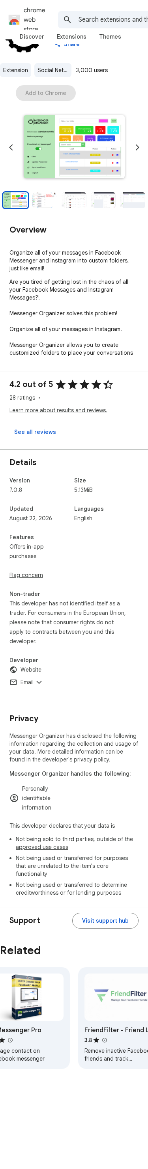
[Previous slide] (11, 147)
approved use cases (42, 847)
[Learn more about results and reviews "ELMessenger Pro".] (9, 1040)
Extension (15, 70)
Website (31, 669)
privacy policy (91, 759)
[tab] (32, 37)
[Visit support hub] (105, 920)
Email (27, 682)
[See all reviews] (35, 432)
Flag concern (26, 575)
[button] (74, 147)
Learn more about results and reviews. (58, 410)
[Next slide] (137, 147)
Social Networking (54, 70)
